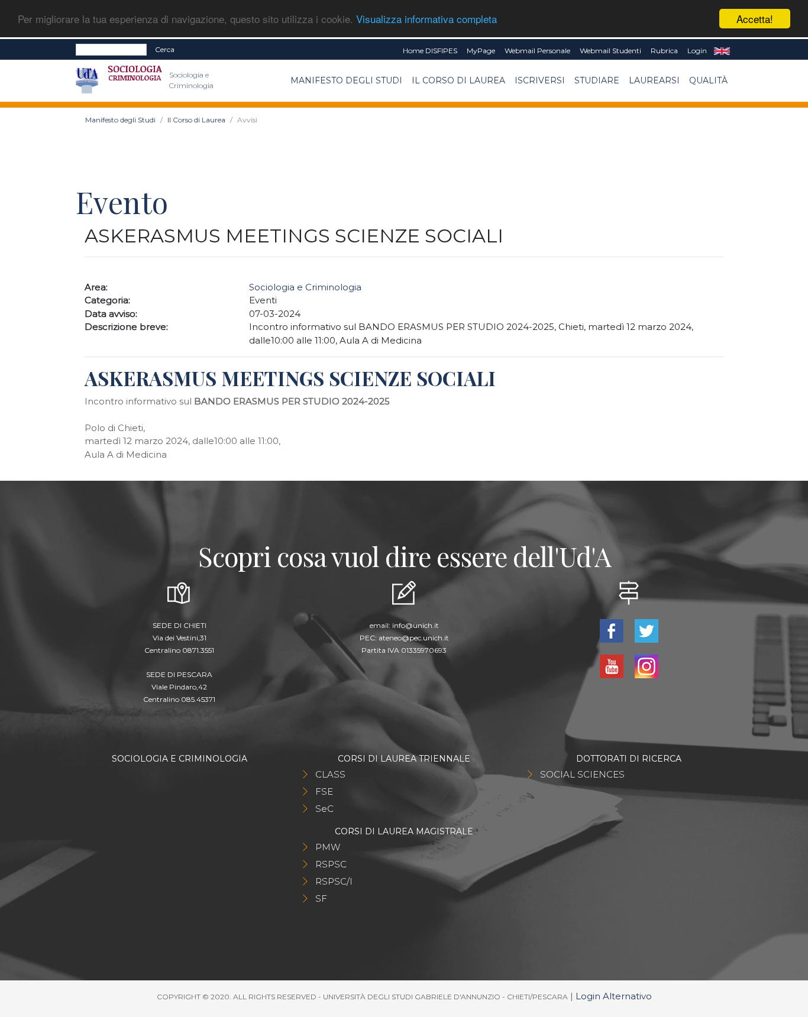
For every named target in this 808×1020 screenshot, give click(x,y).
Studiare (596, 80)
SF (321, 898)
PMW (327, 847)
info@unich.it (415, 625)
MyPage (481, 50)
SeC (324, 808)
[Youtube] (612, 665)
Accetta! (754, 18)
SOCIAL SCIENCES (582, 774)
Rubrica (664, 50)
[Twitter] (646, 630)
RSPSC (331, 864)
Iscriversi (540, 80)
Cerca (164, 49)
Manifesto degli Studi (346, 80)
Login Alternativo (614, 996)
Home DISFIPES (430, 50)
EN (722, 51)
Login (697, 50)
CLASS (330, 774)
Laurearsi (654, 80)
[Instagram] (646, 665)
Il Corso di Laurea (458, 80)
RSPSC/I (334, 881)
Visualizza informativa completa (426, 19)
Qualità (708, 80)
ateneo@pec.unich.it (414, 637)
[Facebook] (612, 630)
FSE (324, 791)
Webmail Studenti (610, 50)
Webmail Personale (537, 50)
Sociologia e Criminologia (305, 287)
